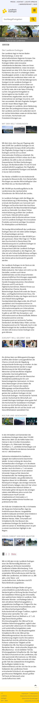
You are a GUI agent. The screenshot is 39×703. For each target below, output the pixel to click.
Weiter (13, 554)
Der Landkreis (22, 38)
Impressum (25, 693)
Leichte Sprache (31, 2)
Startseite (9, 38)
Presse (12, 2)
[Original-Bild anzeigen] (7, 133)
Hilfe (35, 4)
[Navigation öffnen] (34, 10)
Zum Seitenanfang (36, 684)
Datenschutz (34, 693)
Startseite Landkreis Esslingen (20, 11)
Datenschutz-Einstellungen (30, 698)
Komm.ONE (35, 701)
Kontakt (20, 2)
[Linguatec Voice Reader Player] (8, 45)
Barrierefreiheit (26, 4)
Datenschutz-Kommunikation (29, 696)
